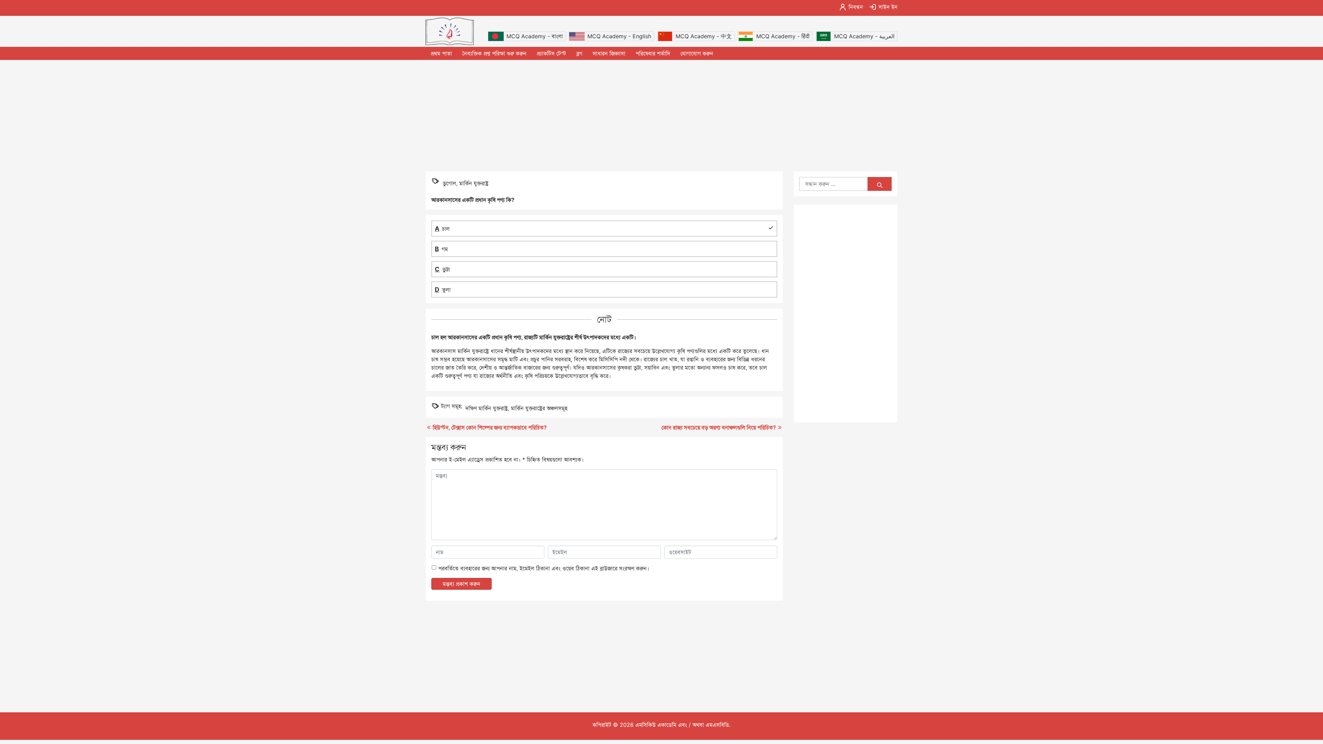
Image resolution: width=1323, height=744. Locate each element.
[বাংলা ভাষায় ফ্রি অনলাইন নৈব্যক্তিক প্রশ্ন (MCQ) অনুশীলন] (449, 31)
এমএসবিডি (717, 724)
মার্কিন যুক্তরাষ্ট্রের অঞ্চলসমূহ (539, 408)
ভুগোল (449, 183)
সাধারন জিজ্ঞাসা (609, 53)
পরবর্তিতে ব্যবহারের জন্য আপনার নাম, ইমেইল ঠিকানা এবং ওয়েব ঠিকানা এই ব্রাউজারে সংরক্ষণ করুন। (543, 568)
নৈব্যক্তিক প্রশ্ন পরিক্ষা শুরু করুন (494, 53)
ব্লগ (579, 53)
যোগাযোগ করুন (696, 53)
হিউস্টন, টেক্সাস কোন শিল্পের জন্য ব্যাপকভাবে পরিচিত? (490, 427)
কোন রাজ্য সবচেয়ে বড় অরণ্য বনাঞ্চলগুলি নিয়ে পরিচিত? (719, 427)
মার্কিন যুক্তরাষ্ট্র (474, 183)
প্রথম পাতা (441, 53)
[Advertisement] (661, 115)
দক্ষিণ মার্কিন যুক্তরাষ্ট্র (486, 408)
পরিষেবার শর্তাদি (653, 53)
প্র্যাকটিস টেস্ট (551, 53)
